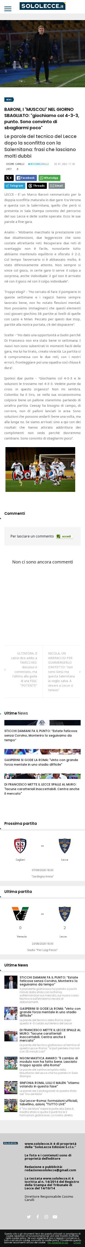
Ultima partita (18, 891)
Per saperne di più (58, 1242)
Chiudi (77, 1242)
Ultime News (16, 965)
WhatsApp (51, 178)
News (9, 99)
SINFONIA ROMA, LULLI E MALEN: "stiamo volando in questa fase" (49, 1085)
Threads (39, 186)
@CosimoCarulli (40, 164)
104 (11, 756)
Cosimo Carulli (15, 164)
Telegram (16, 186)
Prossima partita (20, 823)
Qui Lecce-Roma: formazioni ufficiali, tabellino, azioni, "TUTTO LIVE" (49, 1102)
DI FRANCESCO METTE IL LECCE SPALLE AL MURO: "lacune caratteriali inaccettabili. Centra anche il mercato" (41, 789)
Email (59, 186)
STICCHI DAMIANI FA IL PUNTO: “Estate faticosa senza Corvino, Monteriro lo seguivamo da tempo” (40, 735)
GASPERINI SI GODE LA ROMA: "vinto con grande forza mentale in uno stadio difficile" (41, 762)
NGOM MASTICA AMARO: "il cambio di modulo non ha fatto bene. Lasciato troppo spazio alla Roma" (49, 1061)
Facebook (28, 178)
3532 (12, 780)
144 (11, 727)
